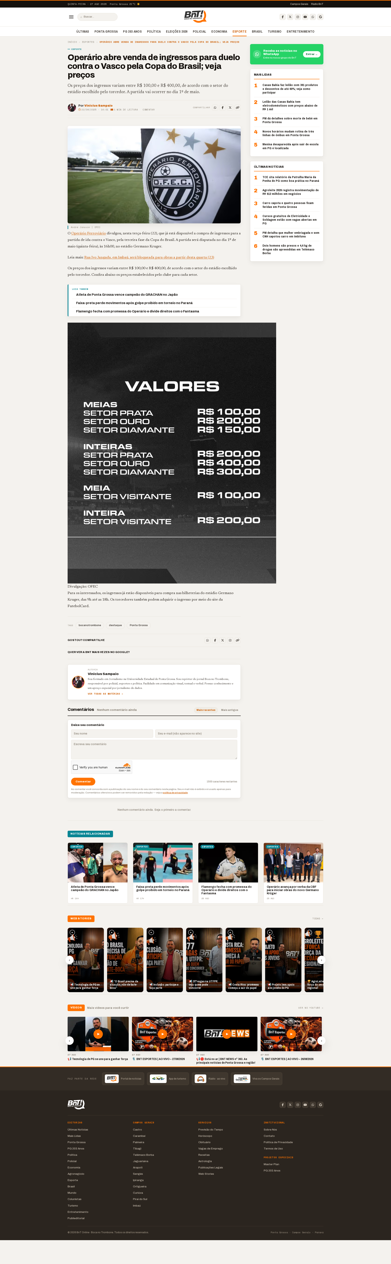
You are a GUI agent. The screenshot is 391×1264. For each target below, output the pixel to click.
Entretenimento (300, 31)
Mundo (72, 1192)
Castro (137, 1129)
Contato (269, 1135)
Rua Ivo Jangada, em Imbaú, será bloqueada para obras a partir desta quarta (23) (149, 257)
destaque (115, 625)
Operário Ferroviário (88, 233)
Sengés (138, 1173)
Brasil (257, 31)
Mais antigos (229, 710)
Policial (199, 31)
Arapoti (138, 1167)
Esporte (240, 31)
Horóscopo (205, 1135)
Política (154, 31)
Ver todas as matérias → (105, 693)
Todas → (317, 918)
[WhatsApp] (313, 17)
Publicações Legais (210, 1167)
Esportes (88, 42)
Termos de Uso (273, 1148)
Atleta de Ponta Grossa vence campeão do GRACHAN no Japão (127, 294)
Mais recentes (206, 710)
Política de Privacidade (278, 1142)
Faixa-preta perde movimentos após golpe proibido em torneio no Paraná (134, 303)
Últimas (82, 31)
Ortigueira (139, 1186)
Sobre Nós (270, 1129)
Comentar (149, 109)
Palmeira (138, 1142)
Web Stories (206, 1173)
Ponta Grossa (106, 31)
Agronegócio (76, 1173)
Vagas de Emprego (210, 1148)
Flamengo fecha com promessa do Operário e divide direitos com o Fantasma (137, 311)
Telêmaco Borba (143, 1154)
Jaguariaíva (140, 1161)
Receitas (204, 1154)
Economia (219, 31)
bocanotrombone (90, 625)
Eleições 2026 (176, 31)
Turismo (274, 31)
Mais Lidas (74, 1135)
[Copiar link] (238, 108)
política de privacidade (175, 792)
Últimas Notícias (78, 1129)
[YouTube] (305, 17)
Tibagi (137, 1148)
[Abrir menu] (71, 17)
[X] (290, 17)
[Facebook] (283, 17)
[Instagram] (298, 17)
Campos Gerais (299, 4)
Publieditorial (76, 1218)
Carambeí (139, 1135)
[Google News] (320, 17)
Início (72, 42)
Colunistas (74, 1199)
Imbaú (137, 1205)
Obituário (204, 1142)
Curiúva (138, 1192)
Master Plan (271, 1164)
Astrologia (205, 1161)
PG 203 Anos (132, 31)
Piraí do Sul (140, 1199)
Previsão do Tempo (210, 1129)
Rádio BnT (317, 4)
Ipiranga (138, 1180)
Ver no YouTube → (310, 1007)
